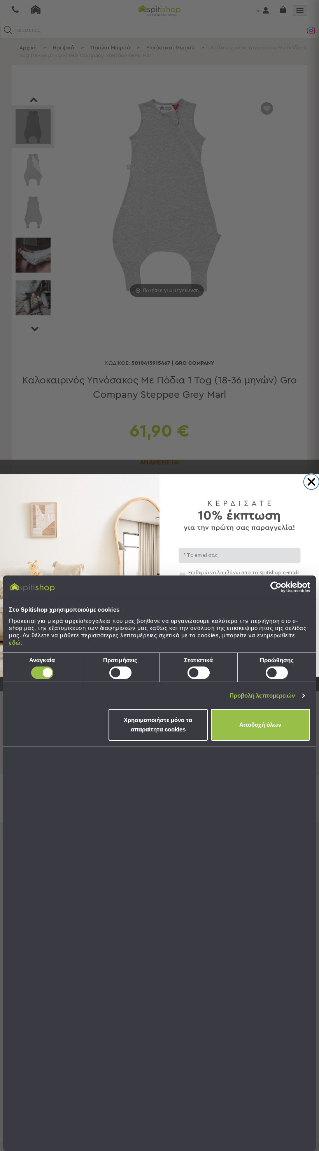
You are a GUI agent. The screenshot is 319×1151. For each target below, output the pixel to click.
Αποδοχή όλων (260, 724)
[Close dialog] (311, 481)
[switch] (120, 672)
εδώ (15, 642)
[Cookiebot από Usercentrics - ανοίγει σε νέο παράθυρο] (276, 587)
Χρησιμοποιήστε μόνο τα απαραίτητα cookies (158, 725)
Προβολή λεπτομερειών (262, 695)
